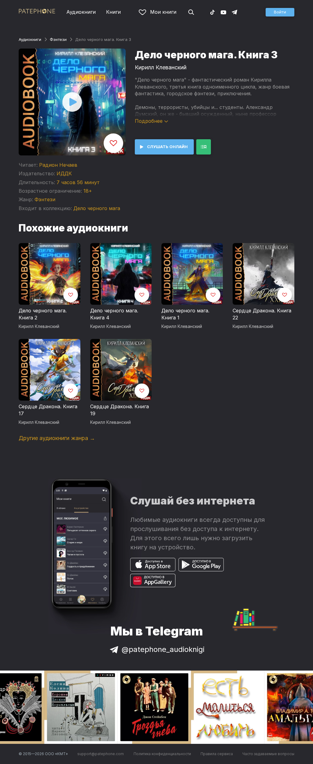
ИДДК (64, 173)
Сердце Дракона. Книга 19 (119, 410)
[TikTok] (212, 12)
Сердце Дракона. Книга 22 (262, 314)
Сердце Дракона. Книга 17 (48, 410)
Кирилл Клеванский (160, 67)
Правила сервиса (217, 753)
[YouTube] (223, 12)
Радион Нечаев (58, 165)
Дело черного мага (96, 208)
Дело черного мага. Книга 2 (43, 314)
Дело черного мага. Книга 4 (114, 314)
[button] (280, 12)
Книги (113, 12)
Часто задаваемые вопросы (268, 753)
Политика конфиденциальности (162, 753)
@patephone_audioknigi (163, 649)
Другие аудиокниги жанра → (57, 438)
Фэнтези (58, 39)
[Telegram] (234, 12)
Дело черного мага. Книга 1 (185, 314)
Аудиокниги (81, 12)
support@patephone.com (100, 753)
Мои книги (163, 12)
